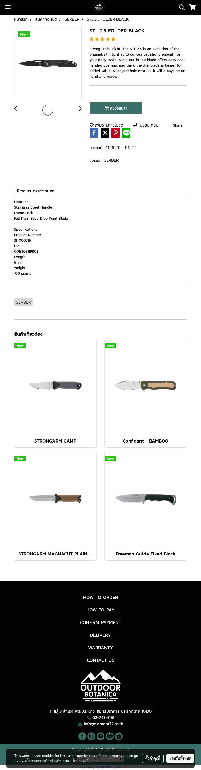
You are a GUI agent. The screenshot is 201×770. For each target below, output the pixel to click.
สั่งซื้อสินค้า (118, 108)
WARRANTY (100, 647)
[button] (180, 7)
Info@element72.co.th (103, 723)
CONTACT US (100, 660)
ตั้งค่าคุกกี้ (152, 758)
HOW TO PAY (100, 609)
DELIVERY (100, 634)
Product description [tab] (35, 191)
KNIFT (130, 147)
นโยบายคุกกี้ (79, 760)
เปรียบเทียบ (147, 125)
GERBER (113, 147)
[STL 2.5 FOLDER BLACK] (47, 63)
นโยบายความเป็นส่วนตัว (43, 760)
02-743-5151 (103, 717)
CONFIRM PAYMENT (100, 622)
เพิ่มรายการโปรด (108, 125)
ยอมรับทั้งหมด (180, 758)
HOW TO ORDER (100, 597)
